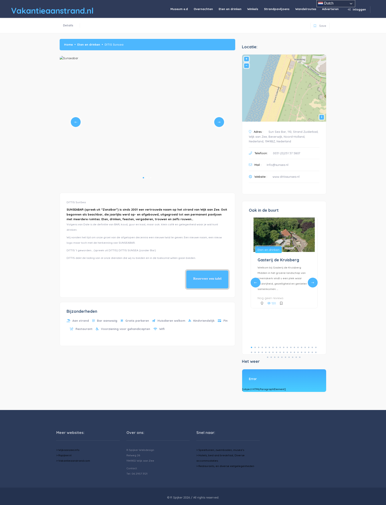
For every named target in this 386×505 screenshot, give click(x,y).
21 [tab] (255, 352)
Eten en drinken (230, 9)
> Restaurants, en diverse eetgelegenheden (225, 466)
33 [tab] (298, 352)
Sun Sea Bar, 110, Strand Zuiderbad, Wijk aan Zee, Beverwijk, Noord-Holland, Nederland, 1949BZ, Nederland (283, 136)
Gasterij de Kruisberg (278, 259)
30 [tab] (287, 352)
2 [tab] (147, 177)
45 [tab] (289, 357)
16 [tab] (305, 347)
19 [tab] (316, 347)
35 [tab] (305, 352)
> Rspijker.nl (63, 455)
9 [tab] (280, 347)
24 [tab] (265, 352)
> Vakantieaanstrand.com (73, 460)
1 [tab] (143, 177)
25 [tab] (269, 352)
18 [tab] (312, 347)
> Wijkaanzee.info (68, 450)
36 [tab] (308, 352)
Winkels (252, 9)
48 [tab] (299, 357)
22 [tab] (258, 352)
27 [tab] (276, 352)
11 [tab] (287, 347)
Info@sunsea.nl (277, 165)
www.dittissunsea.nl (286, 176)
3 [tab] (150, 177)
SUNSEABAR (75, 209)
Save (320, 24)
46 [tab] (292, 357)
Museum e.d (179, 9)
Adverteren (330, 9)
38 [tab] (316, 352)
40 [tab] (271, 357)
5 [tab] (265, 347)
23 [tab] (262, 352)
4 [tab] (262, 347)
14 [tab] (298, 347)
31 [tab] (291, 352)
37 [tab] (312, 352)
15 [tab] (301, 347)
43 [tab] (282, 357)
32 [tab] (294, 352)
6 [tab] (269, 347)
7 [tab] (273, 347)
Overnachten (203, 9)
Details (68, 25)
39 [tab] (267, 357)
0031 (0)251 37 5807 (286, 153)
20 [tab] (251, 352)
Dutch (328, 3)
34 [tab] (301, 352)
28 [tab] (280, 352)
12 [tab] (291, 347)
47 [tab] (296, 357)
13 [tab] (294, 347)
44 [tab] (285, 357)
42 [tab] (278, 357)
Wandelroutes (305, 9)
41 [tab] (274, 357)
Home (68, 44)
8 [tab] (276, 347)
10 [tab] (283, 347)
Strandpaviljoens (277, 9)
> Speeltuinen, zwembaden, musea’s (220, 450)
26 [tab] (273, 352)
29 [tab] (283, 352)
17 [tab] (308, 347)
